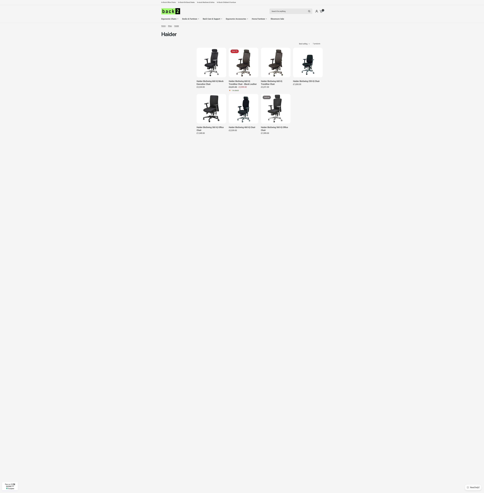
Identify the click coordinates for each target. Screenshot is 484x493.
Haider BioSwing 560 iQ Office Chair (274, 128)
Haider (176, 26)
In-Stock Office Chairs (168, 2)
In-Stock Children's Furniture (226, 2)
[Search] (309, 11)
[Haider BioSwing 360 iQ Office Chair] (211, 109)
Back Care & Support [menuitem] (211, 19)
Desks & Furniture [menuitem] (189, 19)
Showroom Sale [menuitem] (277, 19)
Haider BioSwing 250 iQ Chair (306, 81)
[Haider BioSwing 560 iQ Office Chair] (276, 109)
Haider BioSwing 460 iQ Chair (242, 127)
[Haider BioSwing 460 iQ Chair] (243, 109)
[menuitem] (169, 2)
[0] (320, 11)
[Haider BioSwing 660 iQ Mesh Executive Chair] (211, 62)
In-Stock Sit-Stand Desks (186, 2)
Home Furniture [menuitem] (258, 19)
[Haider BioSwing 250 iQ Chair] (308, 62)
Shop (170, 26)
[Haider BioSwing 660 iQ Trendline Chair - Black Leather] (243, 62)
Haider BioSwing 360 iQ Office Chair (210, 128)
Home (163, 26)
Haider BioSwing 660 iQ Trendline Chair (271, 82)
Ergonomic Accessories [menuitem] (236, 19)
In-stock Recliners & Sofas (205, 2)
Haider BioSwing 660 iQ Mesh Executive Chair (210, 82)
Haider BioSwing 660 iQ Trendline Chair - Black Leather (243, 82)
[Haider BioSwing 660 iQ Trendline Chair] (276, 62)
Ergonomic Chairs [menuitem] (168, 19)
